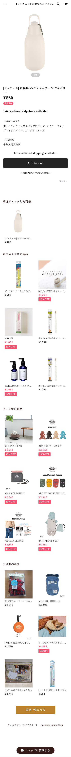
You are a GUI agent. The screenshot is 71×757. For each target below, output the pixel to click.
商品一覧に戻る (35, 709)
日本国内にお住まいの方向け (35, 173)
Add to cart (36, 163)
